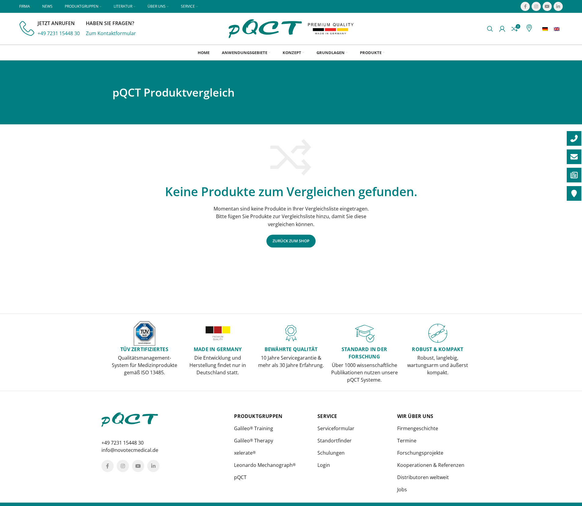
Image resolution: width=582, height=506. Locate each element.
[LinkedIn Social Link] (558, 6)
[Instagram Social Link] (536, 6)
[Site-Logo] (265, 28)
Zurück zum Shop (291, 241)
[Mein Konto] (502, 29)
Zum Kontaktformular (111, 33)
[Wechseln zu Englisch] (556, 29)
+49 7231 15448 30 (59, 33)
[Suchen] (490, 29)
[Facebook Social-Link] (525, 6)
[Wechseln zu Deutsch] (545, 29)
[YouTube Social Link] (547, 6)
